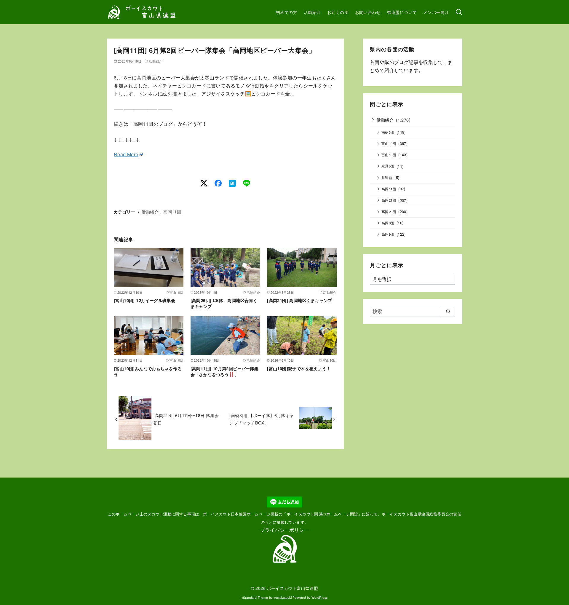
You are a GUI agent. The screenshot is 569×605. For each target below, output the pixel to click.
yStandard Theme (255, 597)
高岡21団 (388, 200)
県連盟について (402, 12)
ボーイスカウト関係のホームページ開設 (322, 514)
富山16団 (388, 154)
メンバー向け (436, 12)
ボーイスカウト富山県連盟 (292, 588)
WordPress (319, 597)
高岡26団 (388, 211)
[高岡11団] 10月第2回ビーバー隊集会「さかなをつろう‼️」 (225, 371)
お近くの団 (338, 12)
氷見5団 (387, 166)
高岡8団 (387, 223)
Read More (126, 154)
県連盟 (386, 177)
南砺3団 (387, 132)
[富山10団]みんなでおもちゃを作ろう (148, 371)
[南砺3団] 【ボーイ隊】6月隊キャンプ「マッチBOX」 (261, 418)
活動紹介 (312, 12)
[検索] (458, 12)
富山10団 (388, 143)
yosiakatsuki (283, 597)
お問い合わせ (368, 12)
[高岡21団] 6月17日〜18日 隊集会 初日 (186, 418)
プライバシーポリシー (284, 529)
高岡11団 (172, 211)
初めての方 (286, 12)
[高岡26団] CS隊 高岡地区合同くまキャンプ (224, 303)
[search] (448, 311)
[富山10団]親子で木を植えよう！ (299, 368)
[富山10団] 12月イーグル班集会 (144, 300)
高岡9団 (387, 234)
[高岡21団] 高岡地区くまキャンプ (299, 300)
